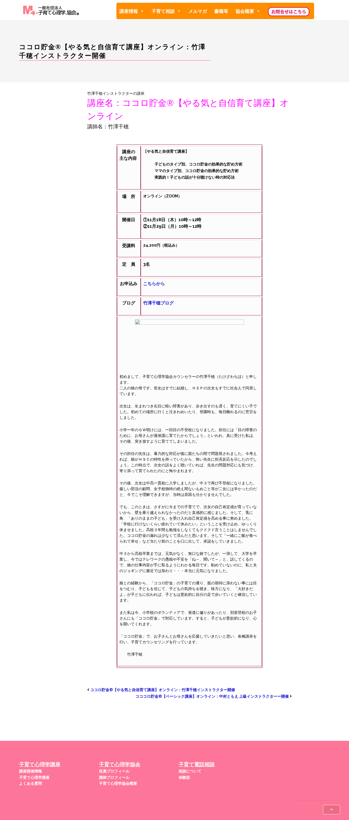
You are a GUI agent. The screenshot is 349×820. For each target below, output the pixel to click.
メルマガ (197, 11)
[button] (142, 11)
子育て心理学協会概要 (118, 783)
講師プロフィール (114, 777)
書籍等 (221, 11)
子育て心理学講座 (34, 777)
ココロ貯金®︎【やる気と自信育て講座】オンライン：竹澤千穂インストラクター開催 (162, 690)
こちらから (154, 283)
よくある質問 (30, 783)
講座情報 (128, 11)
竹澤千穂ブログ (158, 303)
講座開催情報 (30, 771)
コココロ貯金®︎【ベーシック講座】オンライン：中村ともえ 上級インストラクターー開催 (212, 696)
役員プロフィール (114, 771)
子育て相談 (163, 11)
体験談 (184, 777)
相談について (190, 771)
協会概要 (245, 11)
